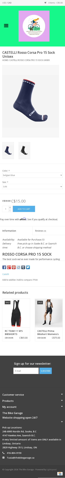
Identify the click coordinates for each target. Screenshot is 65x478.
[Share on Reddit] (18, 267)
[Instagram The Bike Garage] (35, 380)
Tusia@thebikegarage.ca (20, 457)
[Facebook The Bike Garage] (29, 380)
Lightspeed (51, 469)
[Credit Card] (59, 473)
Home (5, 60)
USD (4, 2)
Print (35, 280)
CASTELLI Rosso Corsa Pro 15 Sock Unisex (29, 60)
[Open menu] (6, 25)
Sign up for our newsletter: (32, 363)
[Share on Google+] (9, 267)
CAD (10, 2)
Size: (5, 182)
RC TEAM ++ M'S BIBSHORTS (14, 332)
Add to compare (24, 280)
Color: (5, 170)
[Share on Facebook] (4, 267)
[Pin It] (14, 267)
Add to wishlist (9, 280)
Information (9, 230)
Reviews (40, 230)
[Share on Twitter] (28, 267)
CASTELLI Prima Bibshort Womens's (48, 332)
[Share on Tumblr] (23, 267)
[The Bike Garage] (38, 25)
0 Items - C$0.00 (55, 2)
